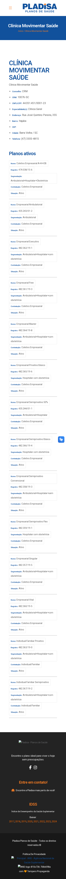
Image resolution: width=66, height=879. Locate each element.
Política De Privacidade (34, 854)
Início (20, 31)
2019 (23, 821)
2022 (42, 821)
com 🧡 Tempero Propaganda (34, 871)
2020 (30, 821)
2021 (36, 821)
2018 (17, 821)
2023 (48, 821)
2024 (54, 821)
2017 (11, 821)
